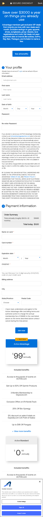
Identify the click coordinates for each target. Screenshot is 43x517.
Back (40, 3)
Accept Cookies (21, 513)
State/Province (7, 298)
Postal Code (26, 298)
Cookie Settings (21, 501)
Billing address (7, 279)
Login (20, 71)
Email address (7, 76)
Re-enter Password (9, 123)
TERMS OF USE (15, 177)
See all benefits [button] (21, 54)
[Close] (39, 481)
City (3, 289)
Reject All (21, 507)
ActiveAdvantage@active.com (20, 136)
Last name (6, 95)
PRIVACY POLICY (29, 177)
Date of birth (6, 104)
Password (5, 114)
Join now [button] (21, 330)
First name (6, 86)
